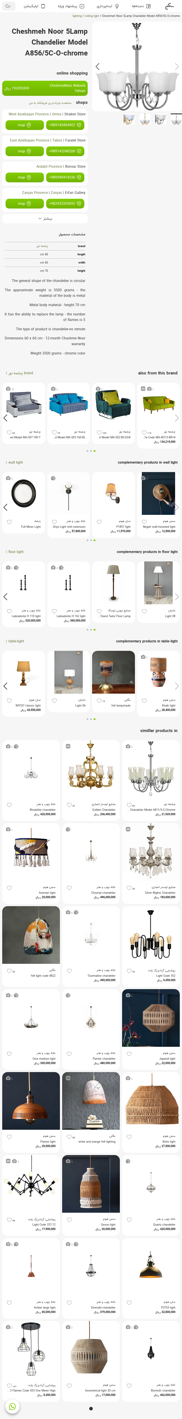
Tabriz (57, 140)
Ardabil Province (49, 166)
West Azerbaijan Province (29, 114)
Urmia (56, 114)
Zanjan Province (35, 193)
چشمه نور (42, 246)
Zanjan (56, 193)
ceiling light (92, 16)
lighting (77, 16)
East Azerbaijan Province (29, 140)
